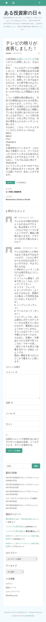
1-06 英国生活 (21, 182)
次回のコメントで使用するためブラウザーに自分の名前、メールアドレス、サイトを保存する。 (22, 442)
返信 (31, 218)
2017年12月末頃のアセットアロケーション (22, 478)
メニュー (13, 3)
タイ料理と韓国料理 (13, 192)
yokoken (8, 53)
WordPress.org (11, 595)
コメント (11, 372)
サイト (9, 424)
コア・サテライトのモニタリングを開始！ (22, 498)
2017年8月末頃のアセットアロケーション (22, 505)
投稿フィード (11, 588)
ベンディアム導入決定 (14, 526)
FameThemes (29, 616)
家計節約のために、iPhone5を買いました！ (23, 519)
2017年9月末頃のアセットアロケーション (22, 491)
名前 (9, 402)
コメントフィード (13, 591)
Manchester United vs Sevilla (18, 199)
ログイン (9, 584)
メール (10, 413)
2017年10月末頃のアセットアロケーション (22, 484)
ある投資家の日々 (23, 13)
